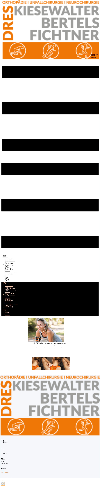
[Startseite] (50, 59)
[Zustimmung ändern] (2, 483)
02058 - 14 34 (86, 56)
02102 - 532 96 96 (87, 54)
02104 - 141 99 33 (87, 58)
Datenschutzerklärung (4, 472)
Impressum (2, 470)
